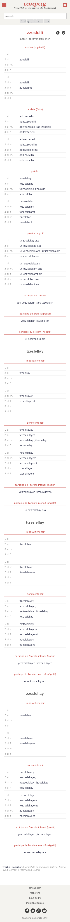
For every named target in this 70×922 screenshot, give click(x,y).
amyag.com (35, 887)
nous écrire (35, 898)
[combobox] (35, 16)
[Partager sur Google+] (38, 910)
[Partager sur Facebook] (58, 33)
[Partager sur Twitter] (63, 33)
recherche (35, 892)
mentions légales (35, 903)
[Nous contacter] (43, 910)
